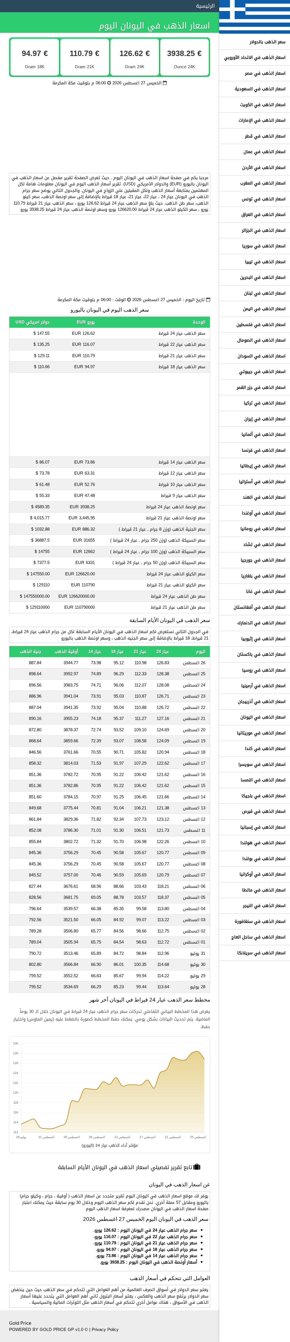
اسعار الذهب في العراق (263, 214)
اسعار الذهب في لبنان (264, 293)
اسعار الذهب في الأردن (263, 167)
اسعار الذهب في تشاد (264, 544)
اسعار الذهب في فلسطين (260, 325)
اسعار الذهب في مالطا (263, 890)
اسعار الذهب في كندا (265, 749)
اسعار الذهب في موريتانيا (261, 733)
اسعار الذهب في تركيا (264, 403)
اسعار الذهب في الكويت (262, 105)
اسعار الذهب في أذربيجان (261, 702)
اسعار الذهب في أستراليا (262, 482)
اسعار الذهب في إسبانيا (262, 827)
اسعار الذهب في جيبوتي (262, 372)
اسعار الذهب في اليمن (264, 309)
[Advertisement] (109, 126)
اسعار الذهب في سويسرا (261, 764)
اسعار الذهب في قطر (265, 136)
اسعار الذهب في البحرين (262, 277)
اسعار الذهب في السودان (261, 356)
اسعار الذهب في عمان (264, 152)
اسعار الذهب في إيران (264, 419)
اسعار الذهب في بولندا (263, 859)
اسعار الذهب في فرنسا (263, 450)
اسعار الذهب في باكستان (261, 654)
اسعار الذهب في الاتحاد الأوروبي (254, 57)
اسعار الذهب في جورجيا (263, 560)
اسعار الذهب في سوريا (263, 246)
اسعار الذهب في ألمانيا (263, 434)
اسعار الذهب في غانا (265, 591)
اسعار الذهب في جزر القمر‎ (261, 387)
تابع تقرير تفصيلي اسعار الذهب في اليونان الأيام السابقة (125, 1167)
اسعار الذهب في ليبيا (265, 262)
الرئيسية (205, 6)
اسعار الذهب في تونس (263, 199)
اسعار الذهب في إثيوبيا (263, 639)
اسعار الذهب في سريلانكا (261, 953)
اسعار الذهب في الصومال (261, 340)
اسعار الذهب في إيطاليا (262, 466)
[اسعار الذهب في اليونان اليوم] (254, 31)
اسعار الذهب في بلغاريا (263, 576)
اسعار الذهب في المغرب (262, 183)
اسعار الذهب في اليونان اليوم (154, 26)
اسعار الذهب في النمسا (263, 780)
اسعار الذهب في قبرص (263, 811)
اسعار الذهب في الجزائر (263, 230)
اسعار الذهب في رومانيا (262, 529)
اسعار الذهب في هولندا (262, 843)
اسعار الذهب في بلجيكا (263, 796)
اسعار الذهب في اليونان (262, 717)
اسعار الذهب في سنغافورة (260, 921)
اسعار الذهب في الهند (264, 497)
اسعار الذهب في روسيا (263, 670)
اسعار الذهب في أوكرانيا (262, 874)
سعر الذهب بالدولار (267, 42)
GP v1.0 (75, 1330)
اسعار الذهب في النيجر (264, 906)
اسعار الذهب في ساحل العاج (258, 937)
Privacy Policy (105, 1330)
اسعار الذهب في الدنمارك (261, 623)
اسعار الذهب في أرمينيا (263, 686)
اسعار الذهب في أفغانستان (259, 607)
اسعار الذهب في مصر (265, 73)
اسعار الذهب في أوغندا (263, 513)
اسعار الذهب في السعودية (260, 89)
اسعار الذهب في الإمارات (262, 120)
